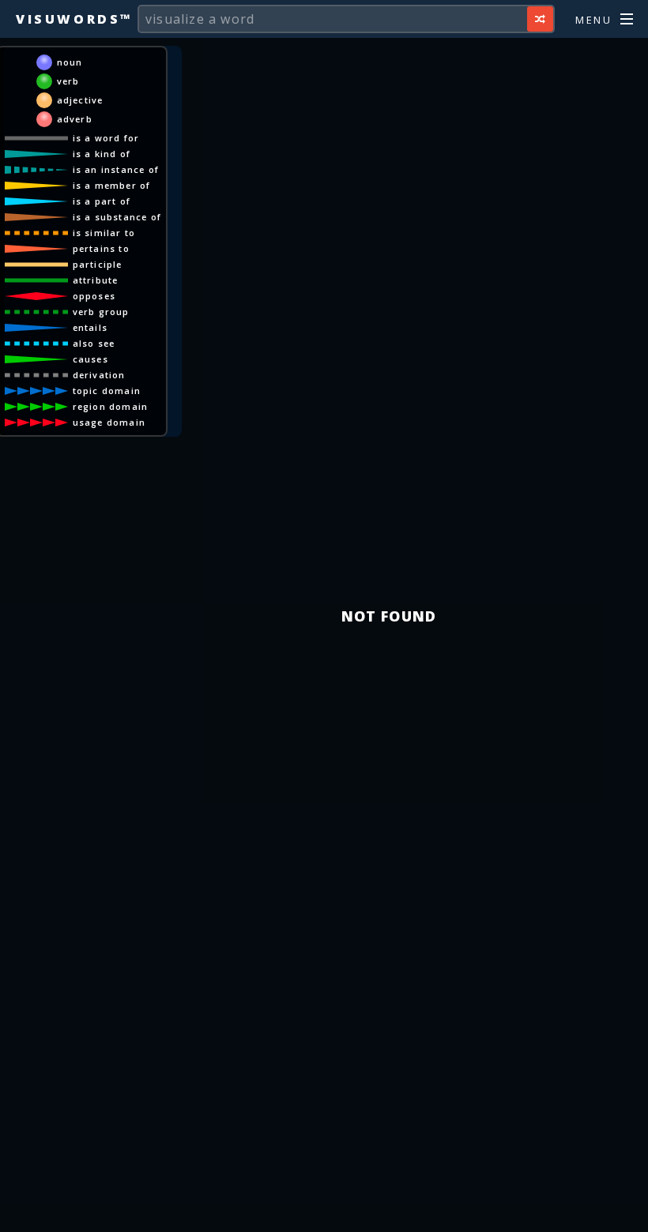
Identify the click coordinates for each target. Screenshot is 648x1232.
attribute (96, 280)
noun (70, 62)
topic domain (107, 390)
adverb (74, 119)
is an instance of (116, 169)
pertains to (101, 248)
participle (97, 264)
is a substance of (117, 217)
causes (90, 359)
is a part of (101, 201)
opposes (94, 296)
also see (94, 343)
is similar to (104, 233)
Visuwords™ (74, 19)
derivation (99, 375)
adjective (80, 100)
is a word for (106, 138)
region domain (111, 406)
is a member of (112, 185)
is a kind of (101, 154)
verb (68, 81)
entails (90, 327)
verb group (101, 311)
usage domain (109, 422)
